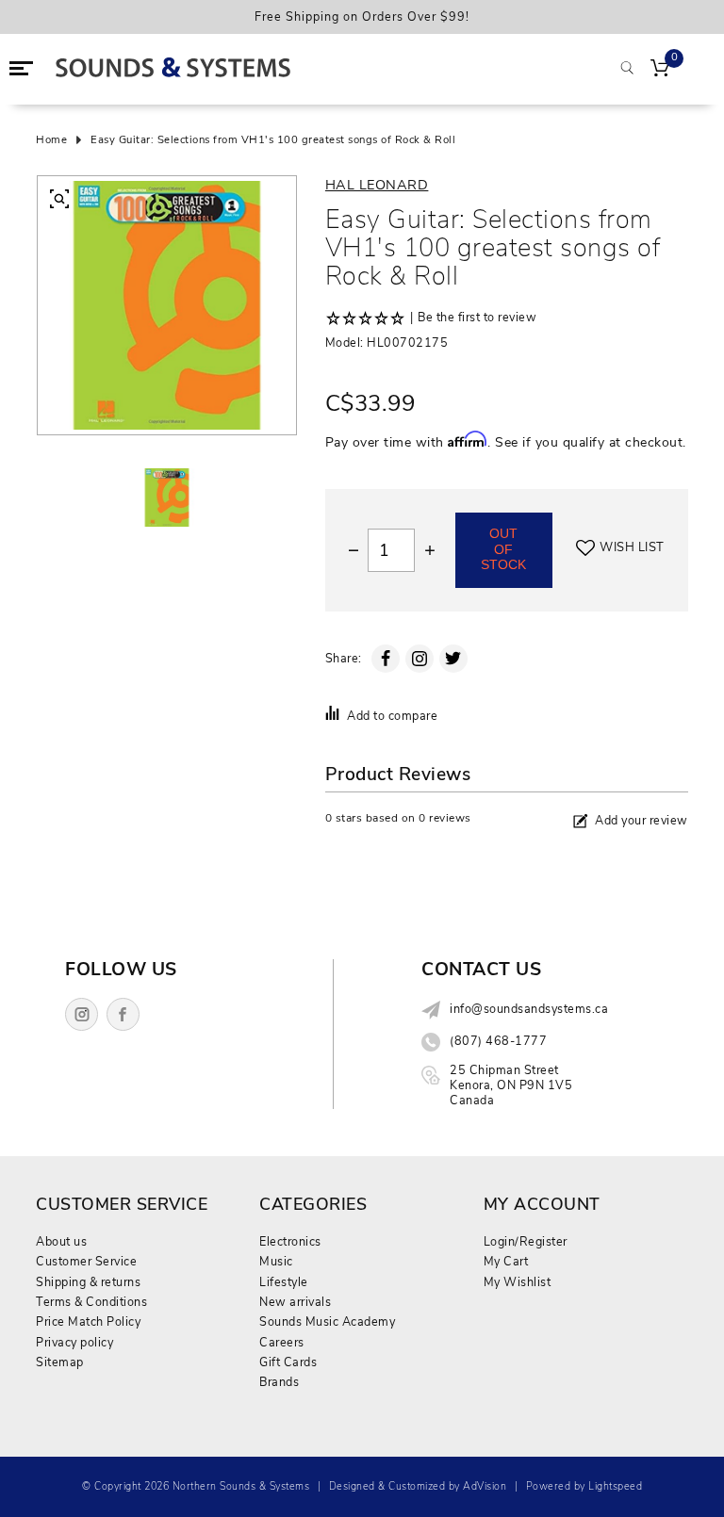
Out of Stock (503, 549)
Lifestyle (283, 1282)
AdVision (484, 1486)
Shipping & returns (88, 1282)
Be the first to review (477, 317)
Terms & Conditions (91, 1302)
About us (61, 1241)
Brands (279, 1382)
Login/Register (526, 1241)
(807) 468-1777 (498, 1041)
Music (276, 1261)
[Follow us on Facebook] (123, 1014)
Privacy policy (74, 1342)
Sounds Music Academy (327, 1321)
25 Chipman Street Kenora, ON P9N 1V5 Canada (511, 1085)
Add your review (641, 820)
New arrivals (295, 1302)
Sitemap (60, 1362)
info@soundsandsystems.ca (529, 1009)
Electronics (290, 1241)
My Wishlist (517, 1282)
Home (51, 140)
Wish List (632, 547)
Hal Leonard (377, 184)
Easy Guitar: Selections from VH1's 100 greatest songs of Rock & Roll (272, 140)
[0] (659, 69)
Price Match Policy (88, 1321)
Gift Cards (288, 1362)
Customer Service (86, 1261)
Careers (281, 1342)
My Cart (506, 1261)
